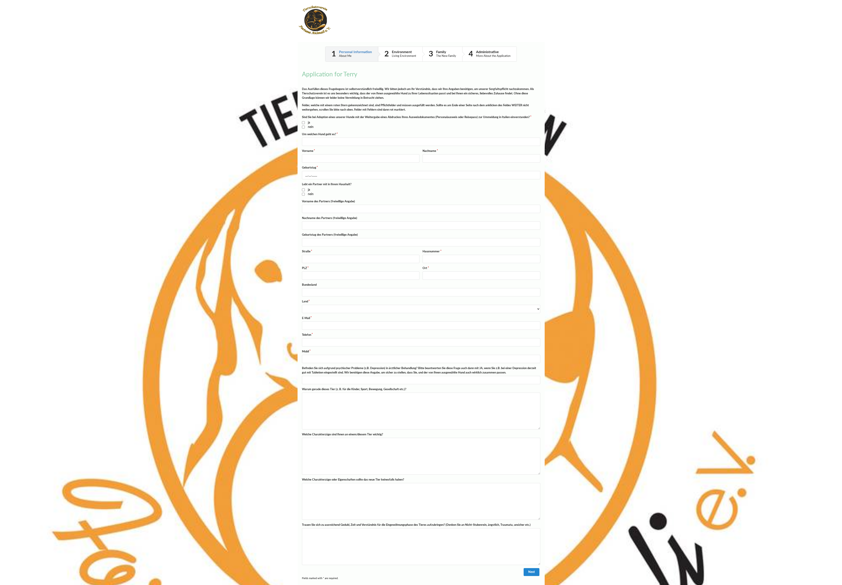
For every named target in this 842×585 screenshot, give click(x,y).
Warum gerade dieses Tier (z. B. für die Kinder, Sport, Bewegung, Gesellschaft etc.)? (354, 389)
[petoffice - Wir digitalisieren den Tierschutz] (523, 25)
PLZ (304, 268)
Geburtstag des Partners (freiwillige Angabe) (330, 234)
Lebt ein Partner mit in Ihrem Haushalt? (326, 184)
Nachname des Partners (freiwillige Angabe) (329, 218)
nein (311, 127)
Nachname (429, 151)
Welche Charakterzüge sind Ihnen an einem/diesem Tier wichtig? (342, 434)
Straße (306, 251)
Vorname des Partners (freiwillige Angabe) (328, 201)
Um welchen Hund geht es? (319, 134)
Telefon (306, 335)
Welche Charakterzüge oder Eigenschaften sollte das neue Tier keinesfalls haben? (353, 479)
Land (305, 301)
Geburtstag (309, 167)
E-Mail (306, 318)
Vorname (307, 151)
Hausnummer (431, 251)
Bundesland (309, 285)
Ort (425, 268)
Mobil (305, 351)
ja (309, 122)
